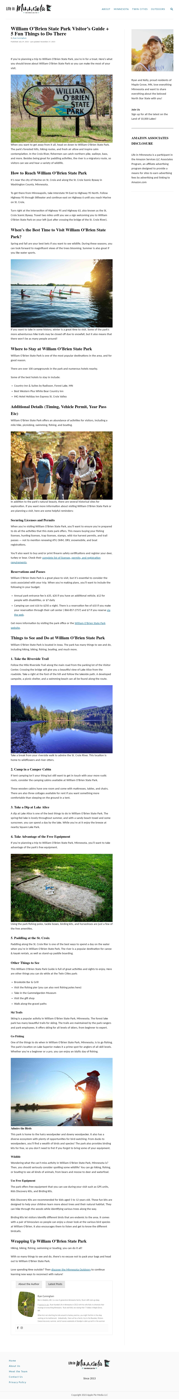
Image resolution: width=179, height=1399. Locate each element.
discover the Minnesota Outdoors (71, 1269)
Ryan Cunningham (19, 38)
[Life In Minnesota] (40, 9)
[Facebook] (18, 1328)
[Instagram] (21, 1328)
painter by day (44, 1304)
